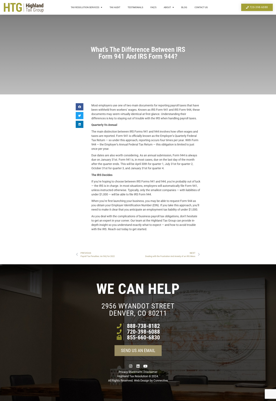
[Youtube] (145, 366)
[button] (79, 106)
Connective (160, 380)
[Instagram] (130, 366)
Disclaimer (150, 372)
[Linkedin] (138, 366)
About (167, 7)
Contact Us (201, 7)
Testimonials (135, 7)
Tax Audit (115, 7)
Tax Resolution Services (85, 7)
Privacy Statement (130, 372)
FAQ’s (153, 7)
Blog (184, 7)
